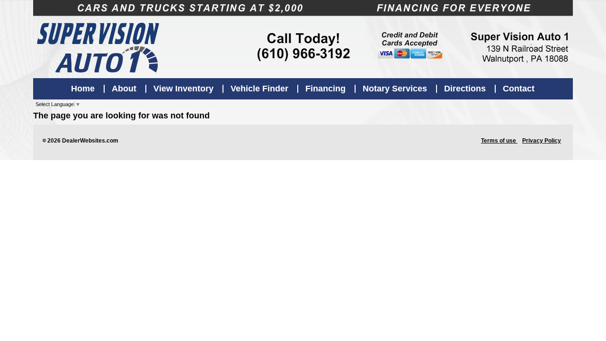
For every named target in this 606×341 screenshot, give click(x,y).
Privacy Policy (541, 140)
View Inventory (183, 88)
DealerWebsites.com (90, 140)
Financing (325, 88)
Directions (465, 88)
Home (83, 88)
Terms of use (499, 140)
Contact (519, 88)
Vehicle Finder (259, 88)
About (124, 88)
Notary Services (395, 88)
